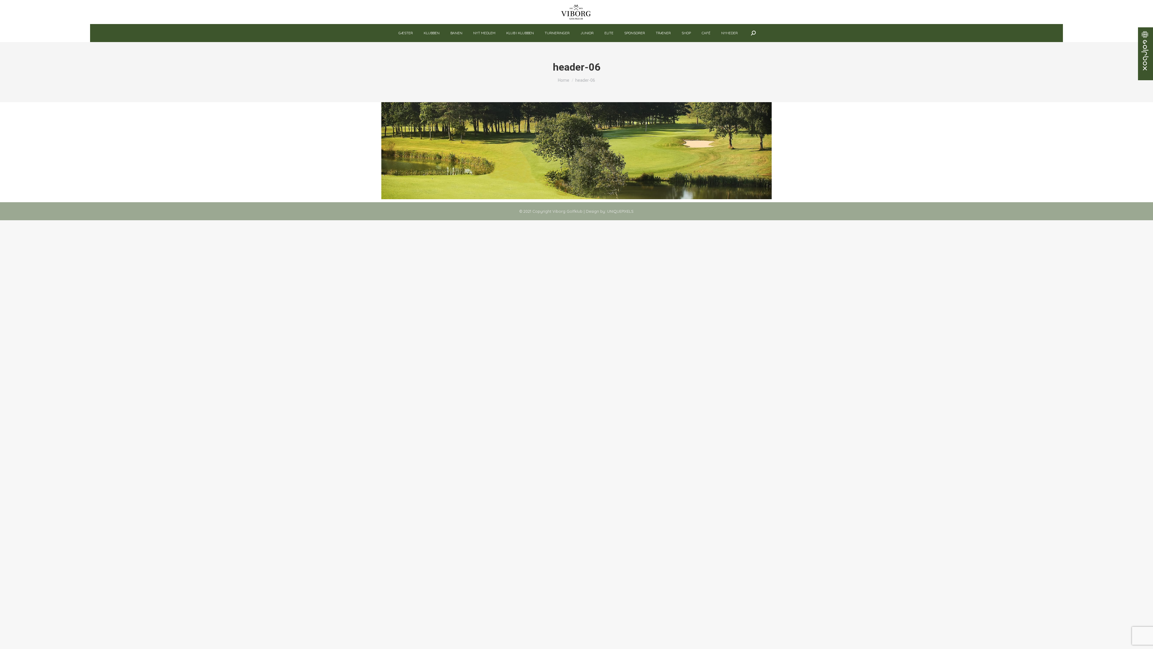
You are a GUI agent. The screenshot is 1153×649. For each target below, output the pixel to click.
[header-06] (576, 150)
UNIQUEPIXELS (620, 211)
